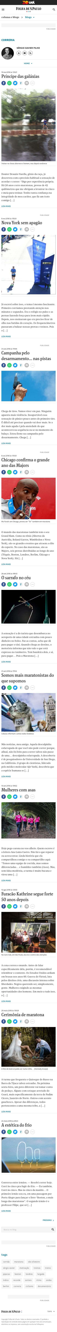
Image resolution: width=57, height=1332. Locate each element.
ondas (49, 1280)
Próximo (47, 1220)
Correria (8, 40)
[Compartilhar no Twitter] (15, 83)
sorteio (28, 1280)
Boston (18, 1274)
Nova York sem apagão (21, 223)
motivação (24, 1267)
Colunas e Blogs (10, 17)
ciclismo (29, 1286)
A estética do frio (16, 1125)
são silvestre (34, 1261)
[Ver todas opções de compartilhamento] (21, 83)
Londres (29, 1274)
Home (27, 63)
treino (48, 1267)
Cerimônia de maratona (22, 1015)
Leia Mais (6, 206)
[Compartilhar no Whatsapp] (9, 83)
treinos (37, 1267)
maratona (18, 1261)
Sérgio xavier (9, 1267)
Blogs (28, 17)
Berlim (6, 1286)
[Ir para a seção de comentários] (26, 83)
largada (40, 1274)
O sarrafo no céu (16, 578)
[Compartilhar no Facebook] (3, 83)
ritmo (38, 1280)
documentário (44, 1286)
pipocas (6, 1274)
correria (17, 1286)
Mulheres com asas (18, 790)
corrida (6, 1261)
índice (6, 1280)
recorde (16, 1280)
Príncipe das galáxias (20, 76)
